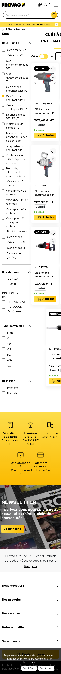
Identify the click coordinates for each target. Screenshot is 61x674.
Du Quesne (14, 311)
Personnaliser (11, 668)
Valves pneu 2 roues (15, 183)
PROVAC (13, 279)
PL (9, 354)
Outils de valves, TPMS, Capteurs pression (15, 159)
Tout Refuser (29, 668)
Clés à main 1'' (15, 55)
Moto (10, 332)
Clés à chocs (14, 237)
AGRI (10, 360)
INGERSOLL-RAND (10, 295)
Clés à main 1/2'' (16, 50)
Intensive (12, 387)
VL (8, 338)
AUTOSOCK (15, 306)
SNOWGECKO (16, 301)
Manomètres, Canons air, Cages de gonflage (16, 137)
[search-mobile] (54, 15)
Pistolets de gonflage (14, 255)
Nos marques (10, 272)
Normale (12, 393)
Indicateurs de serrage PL (14, 125)
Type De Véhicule (13, 325)
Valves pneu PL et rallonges (17, 201)
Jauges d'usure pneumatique (15, 148)
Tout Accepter (46, 668)
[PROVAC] (10, 5)
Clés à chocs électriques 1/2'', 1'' (16, 107)
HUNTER (13, 284)
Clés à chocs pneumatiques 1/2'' (17, 88)
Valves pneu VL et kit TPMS (16, 192)
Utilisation (8, 380)
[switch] (43, 56)
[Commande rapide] (40, 5)
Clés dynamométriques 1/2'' (17, 64)
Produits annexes (17, 231)
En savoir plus (43, 24)
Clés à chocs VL (16, 247)
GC (9, 365)
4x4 (9, 343)
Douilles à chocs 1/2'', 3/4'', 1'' (15, 116)
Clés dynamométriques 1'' (17, 77)
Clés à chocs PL (16, 242)
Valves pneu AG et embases (17, 211)
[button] (56, 5)
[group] (45, 82)
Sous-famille (10, 43)
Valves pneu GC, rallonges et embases (15, 222)
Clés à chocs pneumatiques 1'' (16, 98)
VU (9, 349)
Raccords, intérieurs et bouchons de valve (17, 172)
